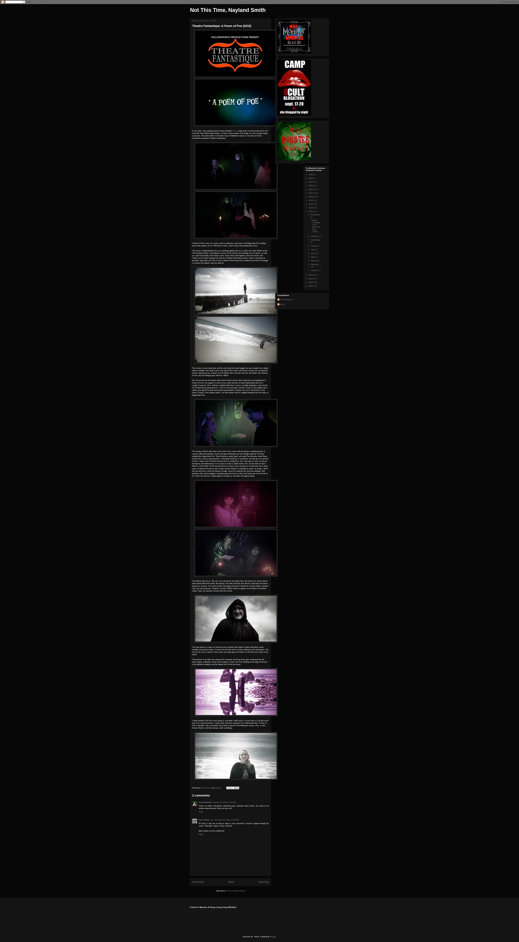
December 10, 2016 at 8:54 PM (226, 820)
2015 (311, 211)
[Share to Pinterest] (238, 788)
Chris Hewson (204, 820)
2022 (311, 186)
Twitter (235, 131)
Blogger (273, 937)
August (314, 246)
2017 (311, 204)
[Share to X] (232, 788)
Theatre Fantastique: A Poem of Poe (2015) (315, 226)
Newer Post (197, 882)
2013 (311, 279)
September (315, 240)
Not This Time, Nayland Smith (228, 10)
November (315, 215)
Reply (201, 812)
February (315, 264)
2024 (311, 178)
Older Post (264, 882)
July (313, 249)
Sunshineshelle (205, 802)
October (314, 236)
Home (231, 882)
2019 (311, 197)
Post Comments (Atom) (236, 891)
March (314, 261)
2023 (311, 182)
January (314, 270)
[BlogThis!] (230, 788)
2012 (311, 282)
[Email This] (227, 788)
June (313, 253)
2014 (311, 275)
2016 (311, 208)
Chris (282, 304)
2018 (311, 200)
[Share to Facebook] (235, 788)
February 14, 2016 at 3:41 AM (224, 802)
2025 (311, 174)
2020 (311, 193)
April (313, 257)
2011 (311, 286)
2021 (311, 189)
